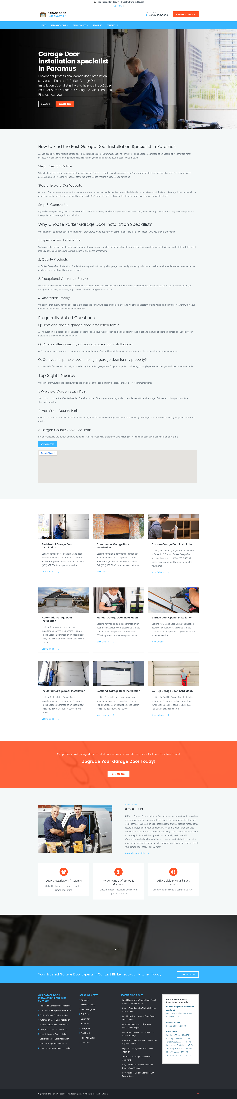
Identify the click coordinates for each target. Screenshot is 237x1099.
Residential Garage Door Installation (55, 1005)
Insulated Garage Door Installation (54, 1034)
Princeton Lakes (88, 1037)
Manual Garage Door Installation (54, 1024)
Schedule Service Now (185, 14)
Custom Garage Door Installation (54, 1015)
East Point (85, 1033)
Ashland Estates (88, 1004)
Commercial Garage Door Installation (55, 1010)
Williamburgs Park (89, 1009)
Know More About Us (135, 853)
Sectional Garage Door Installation (54, 1038)
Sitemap (105, 1094)
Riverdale (85, 1000)
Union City (85, 1019)
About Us (97, 25)
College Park (86, 1028)
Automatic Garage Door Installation (55, 1020)
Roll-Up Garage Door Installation (53, 1043)
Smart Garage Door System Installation (56, 1048)
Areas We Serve (58, 25)
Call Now (117, 5)
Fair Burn (85, 1014)
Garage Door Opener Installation (53, 1029)
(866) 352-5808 (158, 15)
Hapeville (85, 1023)
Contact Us (112, 25)
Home (43, 25)
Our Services (79, 25)
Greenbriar (85, 1042)
